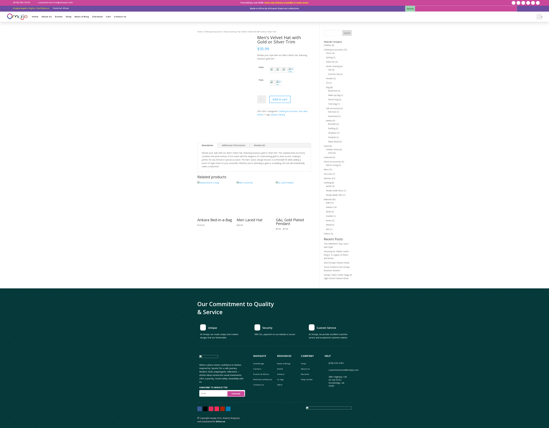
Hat (239, 31)
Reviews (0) (259, 145)
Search (347, 33)
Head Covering (229, 31)
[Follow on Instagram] (523, 3)
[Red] (272, 70)
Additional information (233, 145)
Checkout (97, 16)
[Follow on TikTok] (528, 3)
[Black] (285, 70)
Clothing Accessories (213, 31)
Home (35, 16)
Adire (280, 384)
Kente (280, 369)
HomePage (258, 363)
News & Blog (82, 16)
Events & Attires (261, 374)
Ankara (274, 114)
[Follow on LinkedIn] (538, 3)
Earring (282, 114)
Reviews (305, 374)
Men (305, 111)
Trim (260, 80)
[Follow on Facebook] (513, 3)
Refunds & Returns (262, 379)
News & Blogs (284, 363)
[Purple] (291, 70)
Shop (68, 16)
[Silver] (279, 82)
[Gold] (272, 82)
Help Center (307, 379)
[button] (272, 70)
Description (207, 145)
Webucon (220, 421)
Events (59, 16)
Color (261, 67)
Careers (257, 369)
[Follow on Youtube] (533, 3)
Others (260, 114)
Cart (108, 16)
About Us (47, 16)
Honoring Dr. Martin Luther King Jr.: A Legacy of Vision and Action (336, 255)
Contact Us (120, 16)
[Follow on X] (518, 3)
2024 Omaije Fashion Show (336, 262)
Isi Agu (280, 379)
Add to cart (279, 99)
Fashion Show (61, 8)
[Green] (279, 70)
